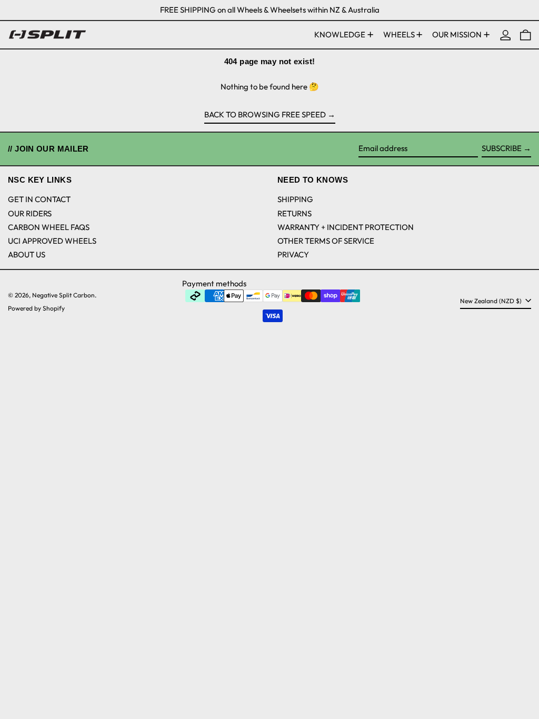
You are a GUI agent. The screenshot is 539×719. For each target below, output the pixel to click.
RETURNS (294, 213)
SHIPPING (295, 199)
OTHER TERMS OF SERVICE (325, 241)
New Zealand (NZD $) (491, 301)
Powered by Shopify (36, 308)
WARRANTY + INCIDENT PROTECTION (345, 227)
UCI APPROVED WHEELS (52, 241)
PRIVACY (293, 254)
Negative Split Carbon (63, 295)
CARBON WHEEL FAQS (48, 227)
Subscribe (502, 148)
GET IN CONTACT (39, 199)
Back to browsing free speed (265, 114)
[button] (526, 35)
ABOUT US (26, 254)
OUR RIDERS (30, 213)
